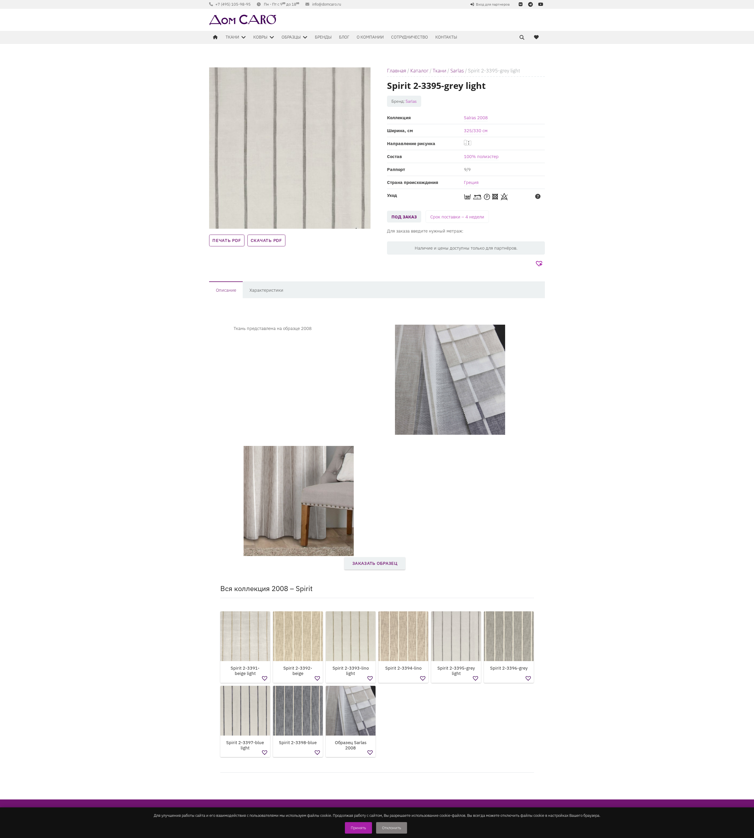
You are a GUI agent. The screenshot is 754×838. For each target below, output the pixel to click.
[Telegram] (530, 4)
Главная (396, 70)
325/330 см (475, 130)
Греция (471, 182)
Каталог (419, 70)
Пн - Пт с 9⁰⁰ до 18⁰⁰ (281, 4)
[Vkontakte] (520, 4)
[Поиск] (522, 37)
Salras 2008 (476, 117)
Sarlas (457, 70)
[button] (540, 263)
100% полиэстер (481, 156)
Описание (226, 290)
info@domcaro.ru (326, 4)
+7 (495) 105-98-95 (233, 4)
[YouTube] (540, 4)
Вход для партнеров (493, 4)
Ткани (439, 70)
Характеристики (266, 290)
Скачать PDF (266, 240)
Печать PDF (226, 240)
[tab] (226, 289)
